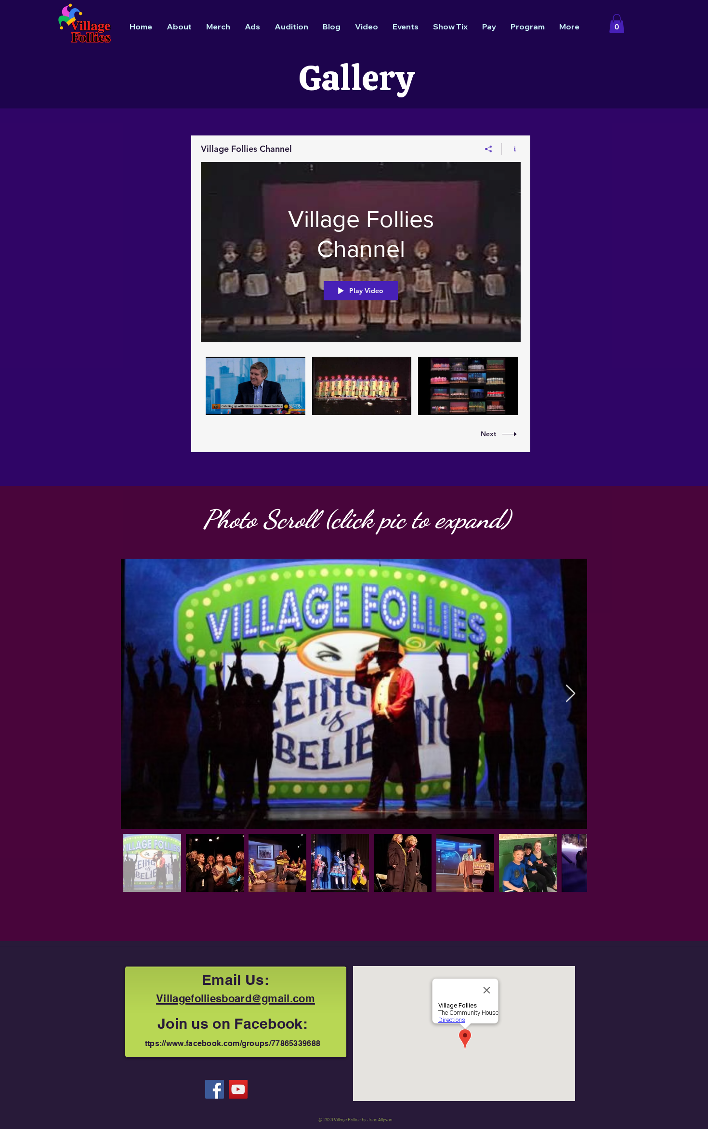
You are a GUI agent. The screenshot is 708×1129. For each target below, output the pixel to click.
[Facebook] (214, 1089)
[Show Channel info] (511, 149)
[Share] (488, 149)
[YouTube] (238, 1089)
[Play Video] (255, 386)
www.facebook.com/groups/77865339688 (243, 1043)
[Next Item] (570, 694)
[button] (617, 23)
